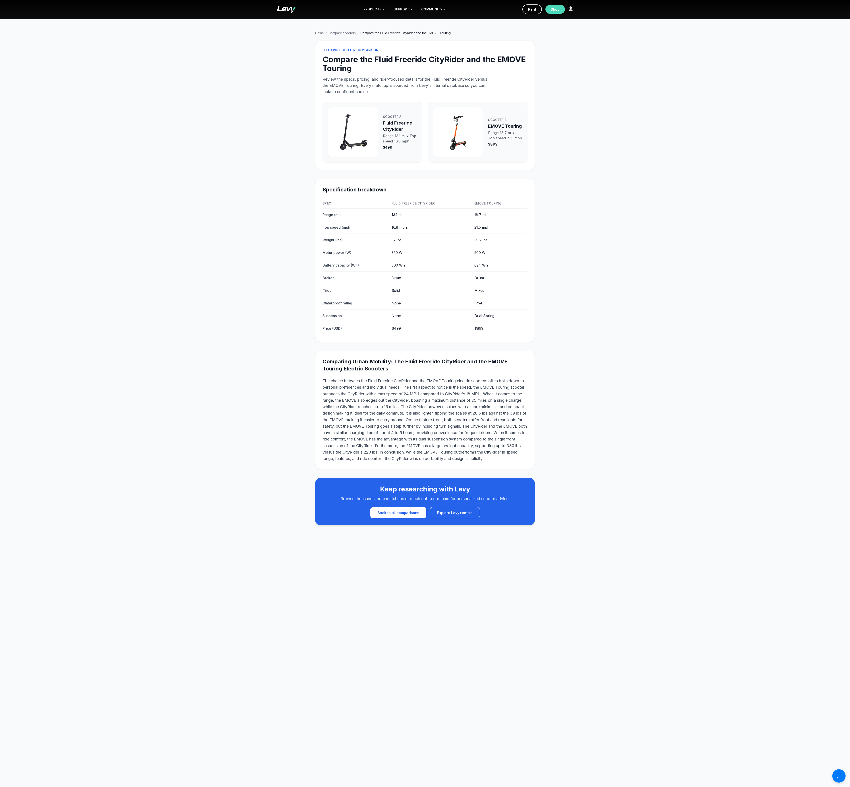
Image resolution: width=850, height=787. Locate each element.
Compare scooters (342, 33)
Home (319, 33)
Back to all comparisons (398, 512)
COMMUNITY (431, 9)
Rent (532, 9)
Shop (555, 9)
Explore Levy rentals (455, 512)
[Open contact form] (839, 776)
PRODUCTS (372, 9)
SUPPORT (401, 9)
